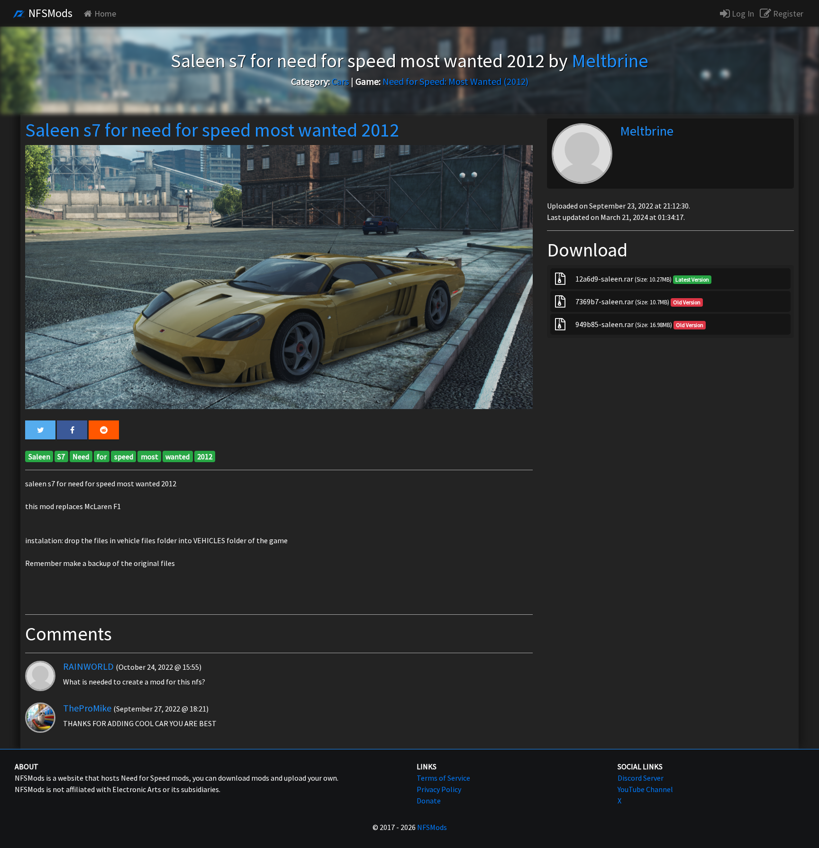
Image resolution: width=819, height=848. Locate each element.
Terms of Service (443, 778)
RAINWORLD (88, 666)
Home (105, 13)
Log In (742, 13)
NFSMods (49, 13)
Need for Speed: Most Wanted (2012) (455, 81)
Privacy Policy (439, 789)
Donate (429, 800)
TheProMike (87, 708)
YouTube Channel (645, 789)
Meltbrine (646, 130)
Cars (340, 81)
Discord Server (641, 778)
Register (787, 13)
